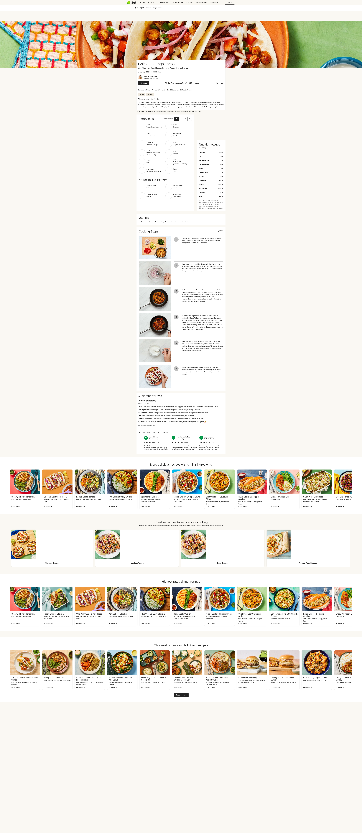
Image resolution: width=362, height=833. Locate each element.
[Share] (222, 83)
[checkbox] (139, 72)
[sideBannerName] (211, 126)
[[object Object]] (217, 83)
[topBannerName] (181, 16)
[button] (176, 119)
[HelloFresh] (131, 2)
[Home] (135, 8)
